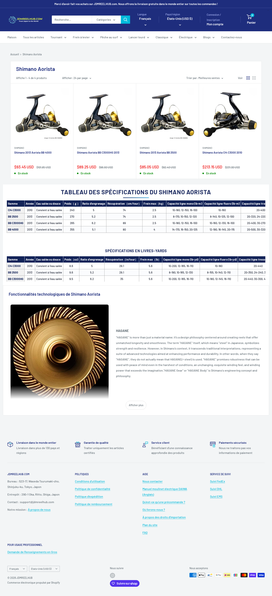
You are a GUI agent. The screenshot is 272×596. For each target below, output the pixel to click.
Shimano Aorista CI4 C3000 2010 (222, 152)
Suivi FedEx (217, 481)
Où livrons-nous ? (153, 509)
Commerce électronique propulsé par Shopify (33, 582)
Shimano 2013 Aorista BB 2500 (158, 152)
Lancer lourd (137, 37)
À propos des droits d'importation (164, 517)
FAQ (144, 532)
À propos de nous (39, 509)
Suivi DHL (216, 489)
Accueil (14, 54)
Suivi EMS (216, 496)
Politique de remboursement (93, 504)
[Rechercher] (125, 20)
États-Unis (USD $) (41, 568)
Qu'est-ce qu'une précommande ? (163, 502)
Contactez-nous (231, 37)
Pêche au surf (109, 37)
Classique (162, 37)
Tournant (56, 37)
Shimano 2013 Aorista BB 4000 (33, 152)
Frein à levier (81, 37)
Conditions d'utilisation (90, 481)
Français (14, 568)
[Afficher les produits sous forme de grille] (248, 78)
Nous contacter (152, 481)
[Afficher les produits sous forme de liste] (254, 78)
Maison (11, 37)
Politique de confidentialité (92, 489)
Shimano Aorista (32, 54)
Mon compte (215, 24)
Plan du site (149, 525)
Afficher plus (136, 405)
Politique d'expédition (89, 496)
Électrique (186, 37)
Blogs (207, 37)
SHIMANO (19, 147)
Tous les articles (33, 37)
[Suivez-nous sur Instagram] (112, 575)
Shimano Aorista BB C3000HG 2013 (98, 152)
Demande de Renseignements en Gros (32, 552)
